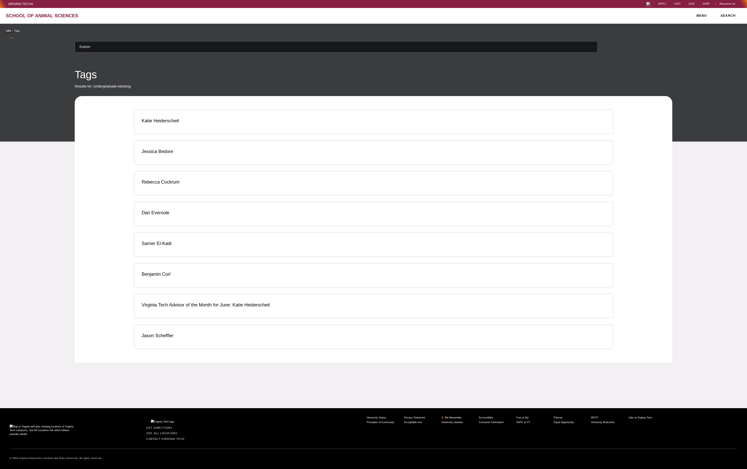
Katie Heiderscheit (160, 120)
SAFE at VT (523, 422)
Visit (677, 4)
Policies (558, 417)
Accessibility (486, 417)
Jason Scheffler (158, 335)
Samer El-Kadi (156, 243)
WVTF (594, 417)
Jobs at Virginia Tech (640, 417)
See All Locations (162, 433)
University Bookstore (603, 422)
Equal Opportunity (564, 422)
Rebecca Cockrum (161, 182)
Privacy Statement (414, 417)
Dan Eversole (155, 212)
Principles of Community (380, 422)
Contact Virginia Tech (166, 439)
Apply (662, 4)
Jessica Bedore (157, 151)
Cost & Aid (522, 417)
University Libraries (452, 422)
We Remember (453, 417)
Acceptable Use (413, 422)
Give (691, 4)
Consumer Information (491, 422)
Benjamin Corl (156, 274)
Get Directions (160, 427)
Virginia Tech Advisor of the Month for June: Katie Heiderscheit (206, 304)
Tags (17, 30)
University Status (376, 417)
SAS (9, 30)
